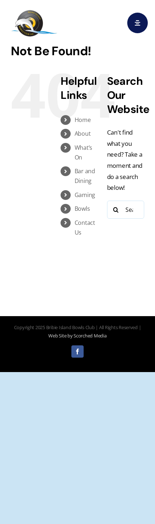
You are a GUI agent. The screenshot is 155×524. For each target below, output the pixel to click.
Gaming (85, 195)
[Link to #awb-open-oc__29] (137, 23)
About (83, 133)
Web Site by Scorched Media (77, 335)
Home (83, 120)
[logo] (34, 10)
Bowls (82, 209)
